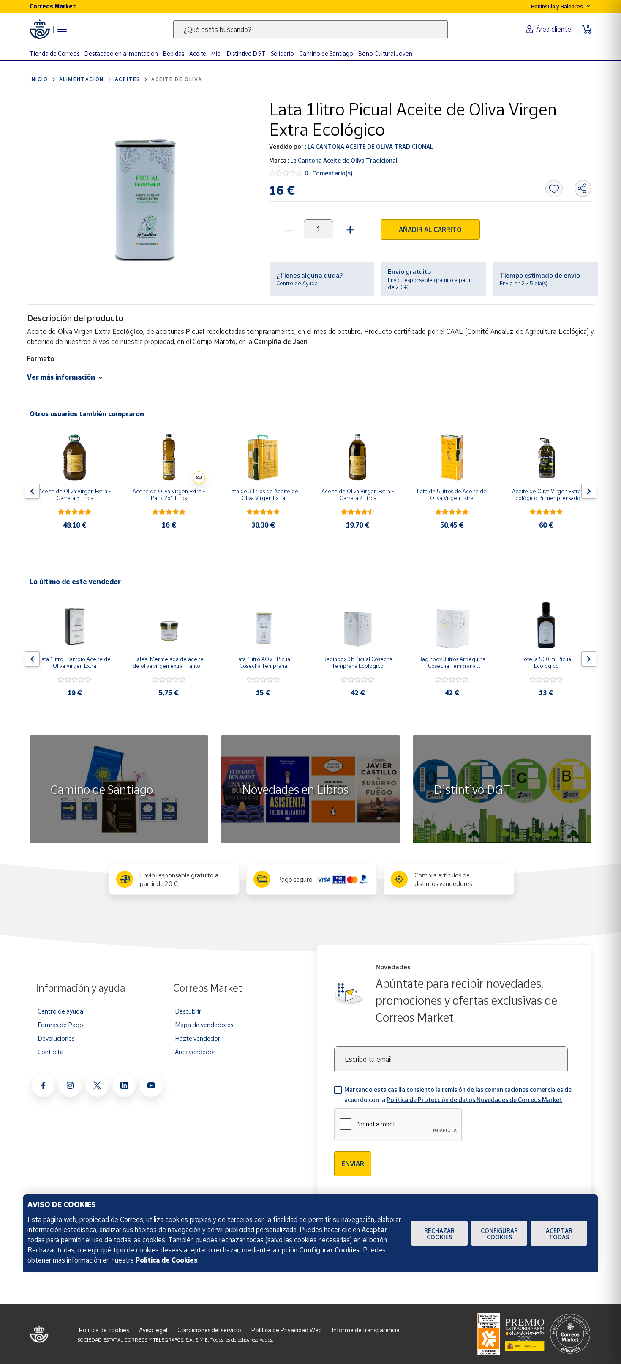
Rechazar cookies (439, 1234)
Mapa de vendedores (204, 1024)
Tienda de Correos (54, 53)
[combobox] (310, 29)
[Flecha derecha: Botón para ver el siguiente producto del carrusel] (588, 491)
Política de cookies (104, 1330)
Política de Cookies (166, 1260)
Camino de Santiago (326, 53)
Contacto (51, 1051)
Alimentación (81, 79)
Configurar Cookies (499, 1234)
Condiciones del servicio (209, 1330)
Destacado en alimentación (121, 53)
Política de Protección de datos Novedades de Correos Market (474, 1099)
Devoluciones (56, 1038)
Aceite (197, 53)
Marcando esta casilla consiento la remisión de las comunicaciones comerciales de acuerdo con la (458, 1094)
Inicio (39, 79)
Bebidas (173, 53)
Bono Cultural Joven (385, 53)
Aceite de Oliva (176, 79)
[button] (349, 229)
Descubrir (188, 1011)
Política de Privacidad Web (286, 1330)
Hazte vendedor (197, 1038)
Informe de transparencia (366, 1330)
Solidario (282, 53)
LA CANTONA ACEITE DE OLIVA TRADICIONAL (369, 146)
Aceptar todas (559, 1234)
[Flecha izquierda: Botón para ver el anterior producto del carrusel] (32, 491)
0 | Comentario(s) (329, 173)
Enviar (352, 1163)
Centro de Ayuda (297, 283)
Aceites (127, 79)
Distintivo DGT (246, 53)
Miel (216, 53)
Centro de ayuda (60, 1011)
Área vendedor (195, 1051)
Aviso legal (153, 1330)
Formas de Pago (60, 1024)
